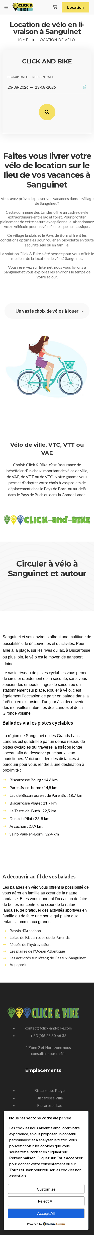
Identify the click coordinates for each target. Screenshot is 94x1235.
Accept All (46, 1213)
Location (75, 7)
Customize (46, 1189)
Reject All (46, 1201)
